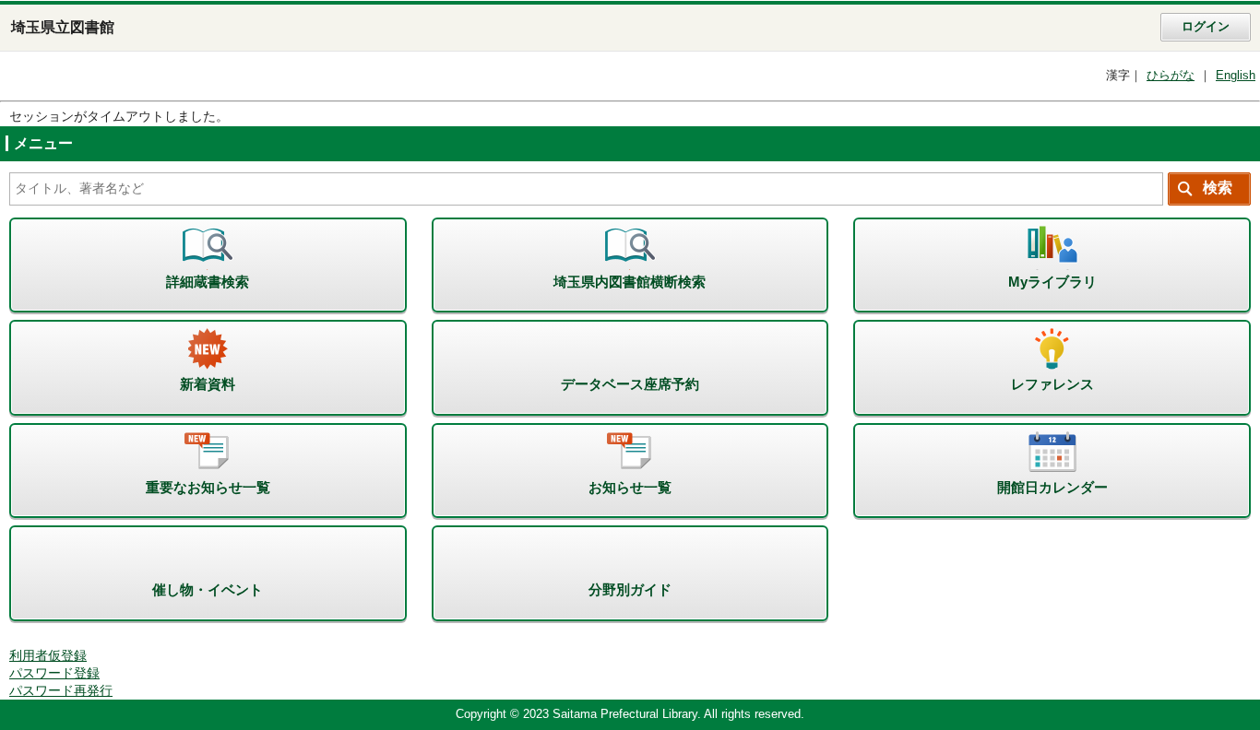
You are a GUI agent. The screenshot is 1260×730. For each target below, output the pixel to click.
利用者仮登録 (48, 656)
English (1235, 75)
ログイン (1206, 26)
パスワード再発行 (61, 691)
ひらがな (1171, 75)
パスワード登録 (54, 673)
